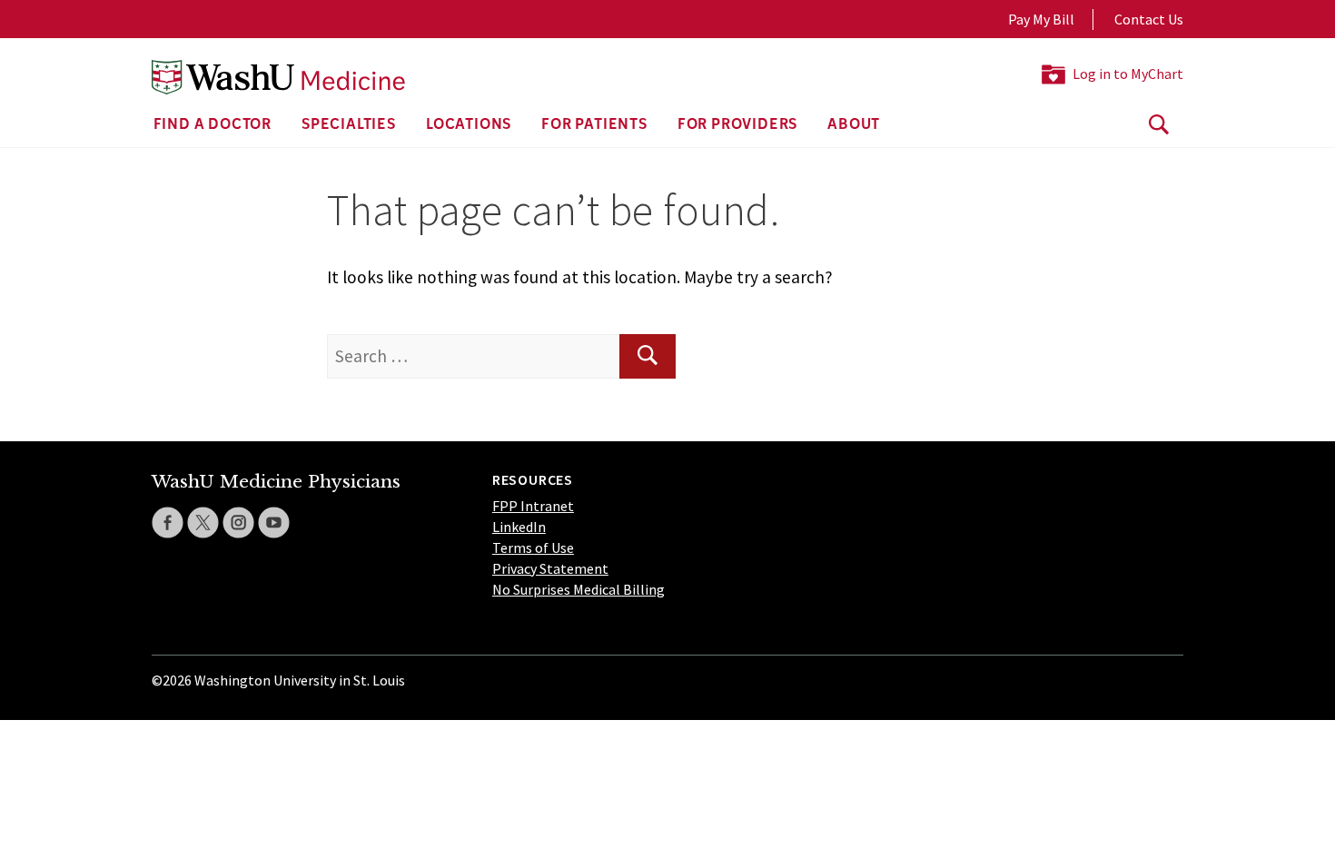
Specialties (349, 125)
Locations (468, 125)
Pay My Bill (1041, 19)
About (853, 125)
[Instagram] (238, 522)
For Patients (594, 125)
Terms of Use (533, 547)
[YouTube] (274, 522)
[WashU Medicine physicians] (278, 77)
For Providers (737, 125)
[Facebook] (167, 522)
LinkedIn (519, 527)
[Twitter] (203, 522)
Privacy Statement (550, 568)
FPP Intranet (533, 506)
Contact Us (1148, 19)
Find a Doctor (212, 125)
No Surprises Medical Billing (578, 589)
